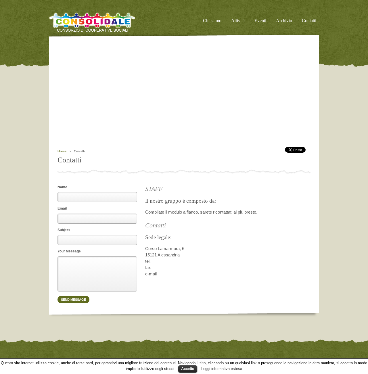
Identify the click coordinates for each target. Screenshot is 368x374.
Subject (63, 230)
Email (62, 208)
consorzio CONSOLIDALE (99, 22)
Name (62, 187)
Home (61, 151)
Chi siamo (212, 20)
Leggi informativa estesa (221, 369)
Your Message (69, 251)
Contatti (309, 20)
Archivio (284, 20)
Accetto (187, 369)
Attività (238, 20)
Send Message (73, 299)
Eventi (260, 20)
